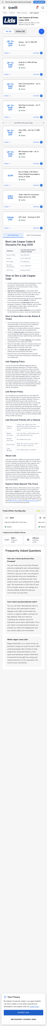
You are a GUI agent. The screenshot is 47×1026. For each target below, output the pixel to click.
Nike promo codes (15, 501)
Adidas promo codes (31, 501)
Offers (20, 31)
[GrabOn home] (12, 7)
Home (5, 13)
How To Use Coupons (34, 235)
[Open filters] (41, 31)
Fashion (12, 13)
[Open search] (42, 8)
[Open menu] (5, 8)
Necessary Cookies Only (23, 1019)
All (8, 31)
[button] (10, 20)
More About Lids (13, 235)
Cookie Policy (34, 1007)
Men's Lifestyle (22, 13)
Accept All (23, 1012)
